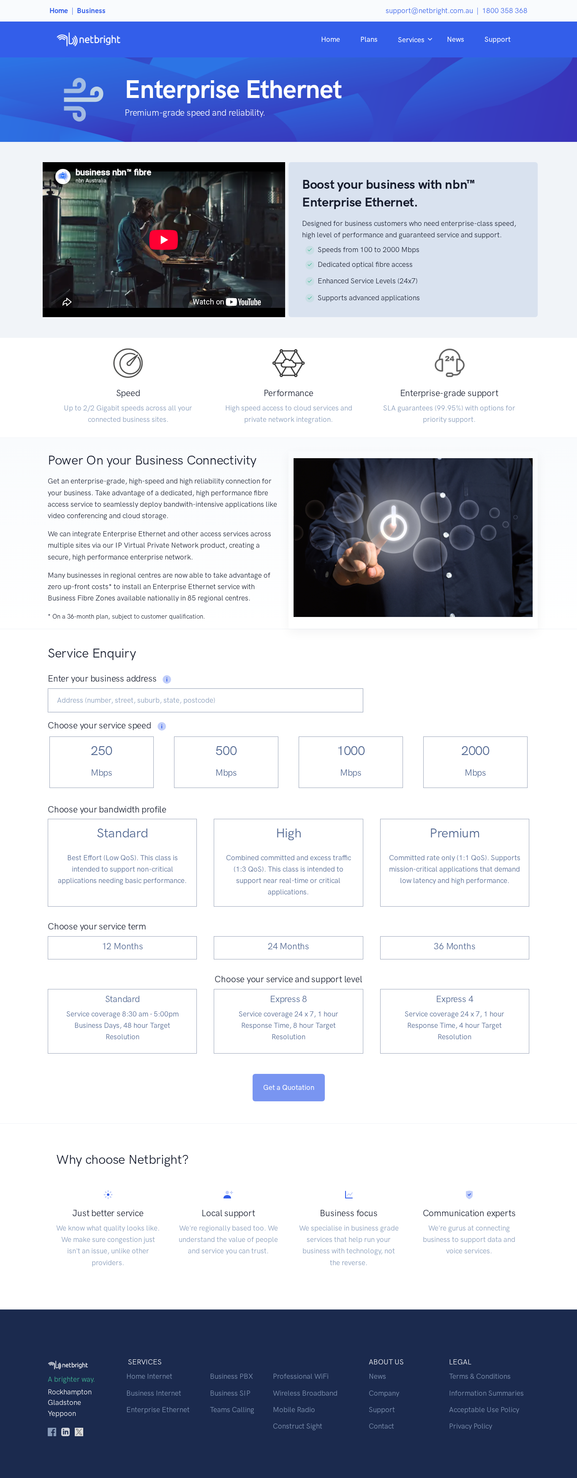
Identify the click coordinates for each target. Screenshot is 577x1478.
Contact (381, 1426)
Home (330, 39)
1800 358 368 (505, 10)
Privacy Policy (470, 1426)
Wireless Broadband (305, 1393)
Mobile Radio (294, 1409)
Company (384, 1393)
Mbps (101, 772)
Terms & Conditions (480, 1376)
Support (497, 39)
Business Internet (153, 1393)
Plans (369, 39)
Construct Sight (297, 1426)
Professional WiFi (301, 1376)
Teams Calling (232, 1409)
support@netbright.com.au (429, 10)
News (455, 39)
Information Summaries (486, 1393)
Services (411, 39)
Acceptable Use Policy (484, 1409)
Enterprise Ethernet (158, 1409)
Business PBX (231, 1376)
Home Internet (149, 1376)
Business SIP (230, 1393)
